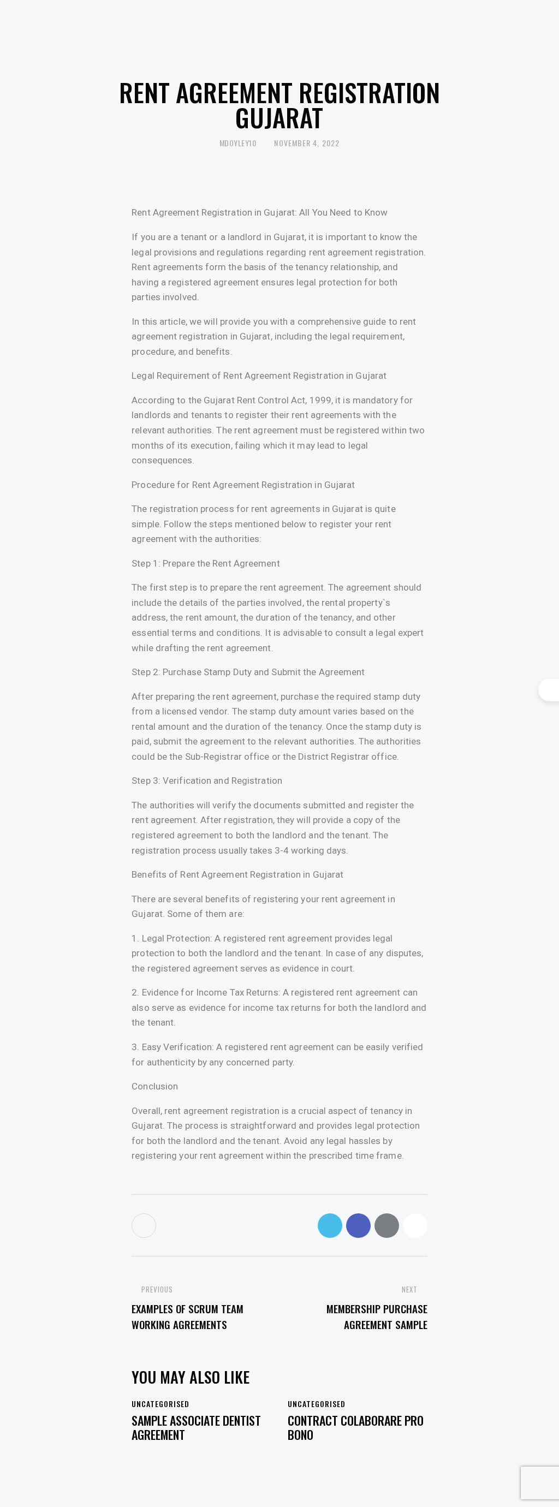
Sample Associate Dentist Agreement (196, 1427)
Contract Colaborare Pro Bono (356, 1427)
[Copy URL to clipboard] (415, 1225)
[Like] (145, 1225)
